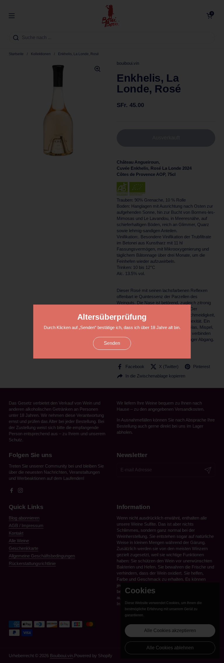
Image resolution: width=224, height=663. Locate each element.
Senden (112, 343)
